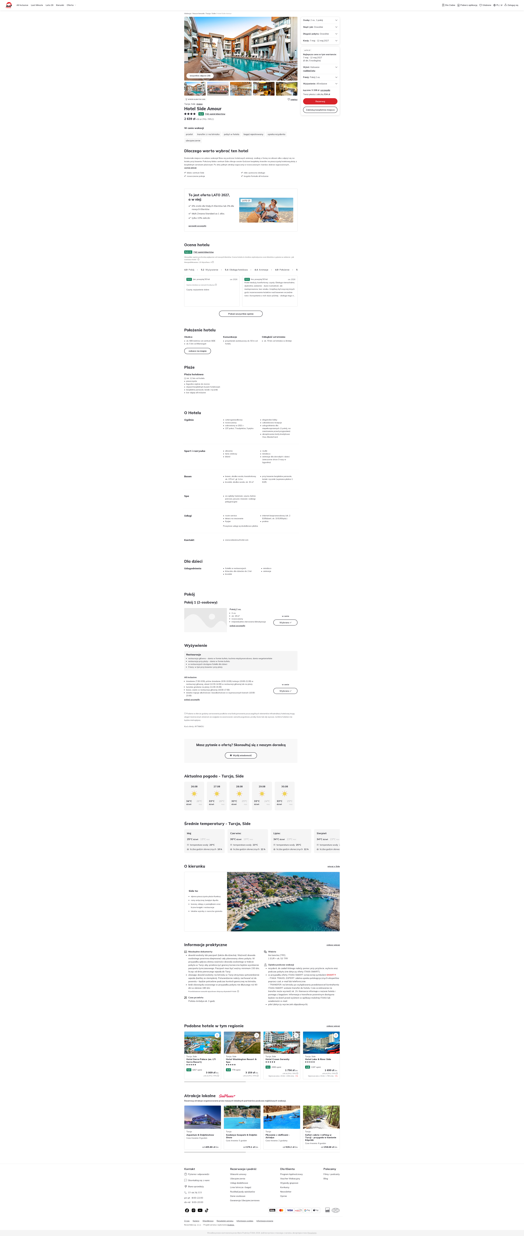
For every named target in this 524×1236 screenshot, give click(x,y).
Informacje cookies (245, 1221)
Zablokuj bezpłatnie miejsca (320, 109)
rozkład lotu (309, 70)
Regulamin (312, 1233)
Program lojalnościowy (291, 1174)
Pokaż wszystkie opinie (241, 313)
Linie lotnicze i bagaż (240, 1187)
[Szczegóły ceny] (213, 119)
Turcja (208, 13)
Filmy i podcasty (331, 1174)
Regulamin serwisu (225, 1221)
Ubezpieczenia (237, 1178)
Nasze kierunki (198, 13)
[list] (198, 259)
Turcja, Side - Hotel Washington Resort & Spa (241, 1034)
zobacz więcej (333, 945)
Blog (325, 1178)
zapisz (294, 99)
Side (214, 13)
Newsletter (285, 1191)
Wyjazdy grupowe (289, 1183)
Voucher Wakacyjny (290, 1178)
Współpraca (208, 1221)
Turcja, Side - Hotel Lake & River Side (319, 1033)
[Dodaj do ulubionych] (217, 1035)
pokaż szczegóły (237, 625)
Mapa (199, 104)
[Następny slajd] (297, 270)
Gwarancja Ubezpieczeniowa (244, 1200)
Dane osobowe (237, 1196)
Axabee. (230, 1225)
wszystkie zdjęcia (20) (200, 75)
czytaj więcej (190, 167)
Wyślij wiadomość (242, 755)
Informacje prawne (265, 1221)
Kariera (196, 1221)
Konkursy (284, 1187)
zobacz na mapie (198, 351)
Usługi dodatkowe (239, 1183)
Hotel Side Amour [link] (224, 13)
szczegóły (325, 90)
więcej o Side (333, 866)
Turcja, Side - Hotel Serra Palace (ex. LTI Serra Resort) (202, 1034)
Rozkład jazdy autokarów (242, 1191)
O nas (187, 1221)
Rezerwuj (320, 101)
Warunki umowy (238, 1174)
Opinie (283, 1196)
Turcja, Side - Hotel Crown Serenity (279, 1033)
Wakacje (187, 13)
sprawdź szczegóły (197, 226)
